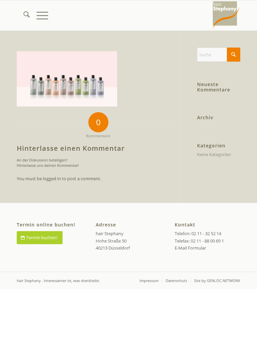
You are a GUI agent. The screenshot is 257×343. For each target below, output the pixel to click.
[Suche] (23, 15)
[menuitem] (23, 15)
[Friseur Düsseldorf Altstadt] (226, 15)
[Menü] (39, 15)
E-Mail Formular (190, 248)
